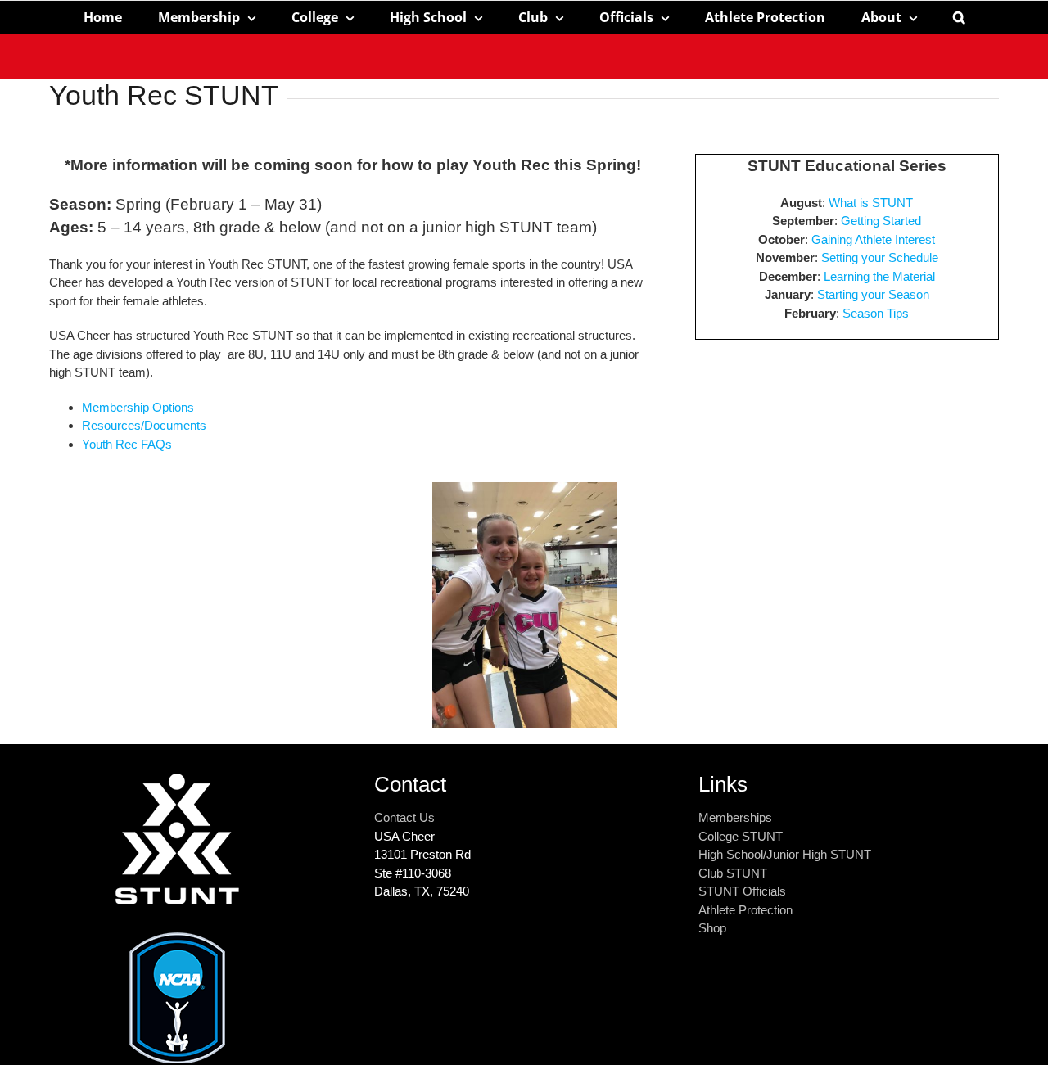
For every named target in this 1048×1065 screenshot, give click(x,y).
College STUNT (740, 836)
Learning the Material (879, 276)
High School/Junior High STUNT (784, 854)
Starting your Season (873, 294)
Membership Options (138, 407)
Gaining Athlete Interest (873, 239)
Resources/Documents (144, 425)
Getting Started (881, 221)
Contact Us (404, 817)
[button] (959, 17)
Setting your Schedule (879, 257)
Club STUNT (732, 873)
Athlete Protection (745, 910)
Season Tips (875, 313)
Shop (712, 928)
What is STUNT (871, 203)
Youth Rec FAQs (127, 444)
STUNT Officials (742, 891)
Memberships (735, 817)
